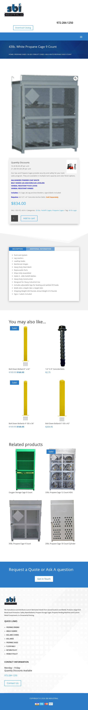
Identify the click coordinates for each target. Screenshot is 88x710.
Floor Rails (10, 646)
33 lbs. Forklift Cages (35, 54)
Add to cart (29, 218)
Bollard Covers (12, 635)
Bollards (10, 639)
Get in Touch (44, 578)
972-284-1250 (65, 23)
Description (17, 249)
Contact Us (13, 683)
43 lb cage (73, 210)
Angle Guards (11, 631)
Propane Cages (20, 54)
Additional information (40, 249)
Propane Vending (12, 627)
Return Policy (11, 650)
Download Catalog (23, 27)
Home (11, 54)
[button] (75, 78)
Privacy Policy (12, 654)
